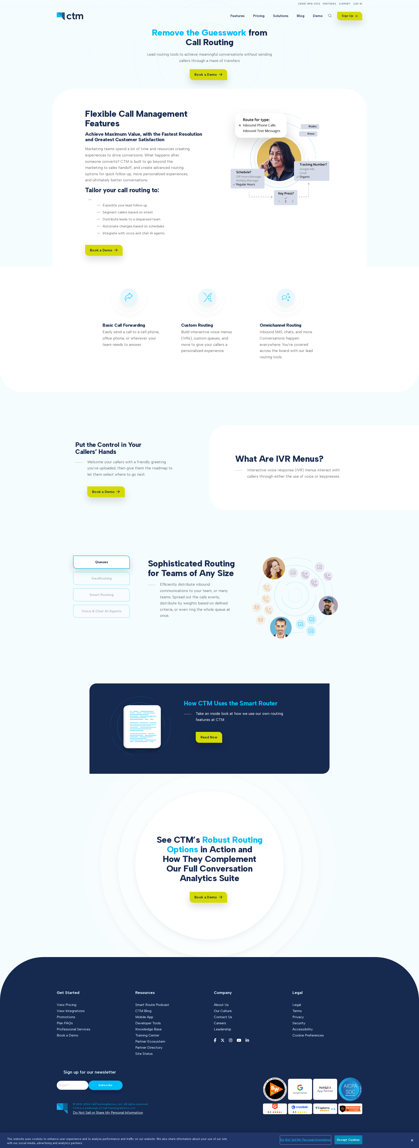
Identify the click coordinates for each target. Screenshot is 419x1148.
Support (345, 3)
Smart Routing (101, 595)
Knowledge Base (148, 1029)
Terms (297, 1011)
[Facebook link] (215, 1040)
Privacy (298, 1017)
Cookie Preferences (308, 1035)
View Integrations (71, 1011)
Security (298, 1023)
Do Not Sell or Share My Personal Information (108, 1112)
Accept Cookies (348, 1139)
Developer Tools (148, 1023)
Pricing (258, 16)
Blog (300, 16)
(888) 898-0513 (309, 3)
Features (237, 16)
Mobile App (144, 1017)
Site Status (144, 1054)
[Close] (412, 1140)
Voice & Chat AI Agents (102, 611)
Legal (296, 1005)
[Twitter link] (222, 1040)
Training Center (147, 1035)
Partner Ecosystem (150, 1041)
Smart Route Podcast (152, 1005)
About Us (221, 1005)
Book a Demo (67, 1035)
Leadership (222, 1029)
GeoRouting (101, 578)
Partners (329, 3)
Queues (101, 562)
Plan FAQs (65, 1023)
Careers (220, 1023)
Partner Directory (148, 1047)
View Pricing (66, 1005)
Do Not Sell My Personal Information (305, 1139)
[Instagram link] (231, 1040)
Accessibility (302, 1029)
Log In (357, 3)
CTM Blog (143, 1011)
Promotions (66, 1017)
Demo (318, 16)
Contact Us (223, 1017)
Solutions (280, 16)
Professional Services (73, 1029)
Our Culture (223, 1011)
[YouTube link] (239, 1040)
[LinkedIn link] (247, 1040)
